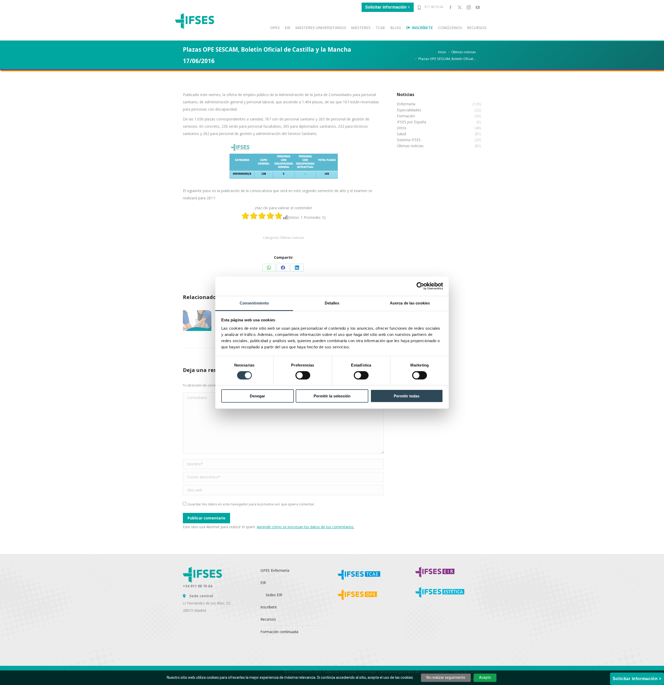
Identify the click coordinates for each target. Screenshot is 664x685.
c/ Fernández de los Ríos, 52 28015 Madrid (206, 603)
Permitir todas (406, 396)
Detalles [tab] (332, 303)
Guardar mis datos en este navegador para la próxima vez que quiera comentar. (251, 504)
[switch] (302, 375)
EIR (263, 582)
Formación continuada (279, 631)
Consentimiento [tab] (254, 303)
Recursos (268, 619)
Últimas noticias (292, 237)
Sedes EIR (274, 594)
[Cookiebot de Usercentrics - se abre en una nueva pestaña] (420, 286)
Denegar (257, 396)
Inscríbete (268, 607)
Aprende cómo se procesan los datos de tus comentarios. (305, 526)
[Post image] (197, 320)
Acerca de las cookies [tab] (410, 303)
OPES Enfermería (274, 570)
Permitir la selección (332, 396)
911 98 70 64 (433, 6)
